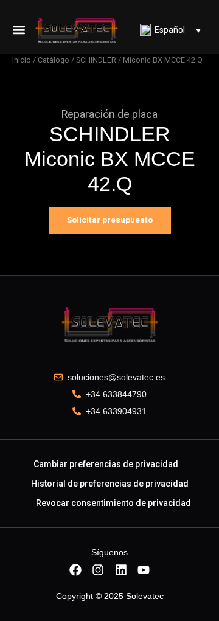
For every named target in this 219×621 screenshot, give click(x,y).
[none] (170, 30)
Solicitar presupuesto (110, 219)
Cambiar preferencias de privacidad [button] (105, 464)
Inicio (21, 59)
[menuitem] (170, 30)
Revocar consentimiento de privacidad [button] (113, 503)
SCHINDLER (96, 59)
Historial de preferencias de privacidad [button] (110, 483)
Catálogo (53, 59)
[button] (19, 29)
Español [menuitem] (170, 30)
